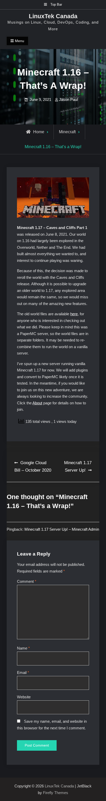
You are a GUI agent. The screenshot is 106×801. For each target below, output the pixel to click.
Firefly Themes (55, 792)
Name (23, 648)
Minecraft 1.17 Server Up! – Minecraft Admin (61, 529)
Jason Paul (68, 99)
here (74, 314)
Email (23, 672)
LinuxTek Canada (53, 16)
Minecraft (67, 132)
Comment (26, 581)
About (37, 403)
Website (24, 697)
